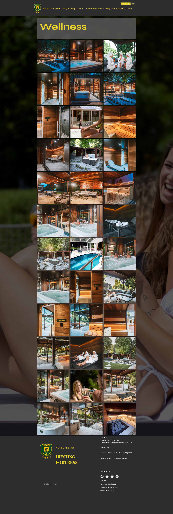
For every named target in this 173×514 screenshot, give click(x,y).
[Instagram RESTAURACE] (112, 476)
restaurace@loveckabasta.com (119, 443)
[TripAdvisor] (117, 476)
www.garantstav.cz (108, 484)
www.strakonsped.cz (109, 487)
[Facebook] (102, 476)
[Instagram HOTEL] (107, 476)
